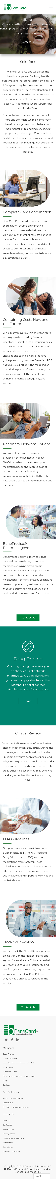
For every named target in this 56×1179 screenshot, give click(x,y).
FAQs (5, 1080)
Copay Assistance (10, 1058)
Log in (28, 701)
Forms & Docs (8, 1067)
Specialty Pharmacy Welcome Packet (18, 1063)
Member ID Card (10, 1072)
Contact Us (28, 42)
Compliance (8, 1147)
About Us (7, 1120)
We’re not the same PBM (13, 1098)
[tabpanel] (28, 34)
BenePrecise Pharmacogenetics (16, 1107)
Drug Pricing (8, 1054)
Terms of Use (8, 1143)
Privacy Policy (9, 1134)
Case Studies (8, 1103)
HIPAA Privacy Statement (13, 1138)
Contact (6, 1085)
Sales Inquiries (8, 1129)
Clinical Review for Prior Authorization (19, 1076)
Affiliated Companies (11, 1151)
